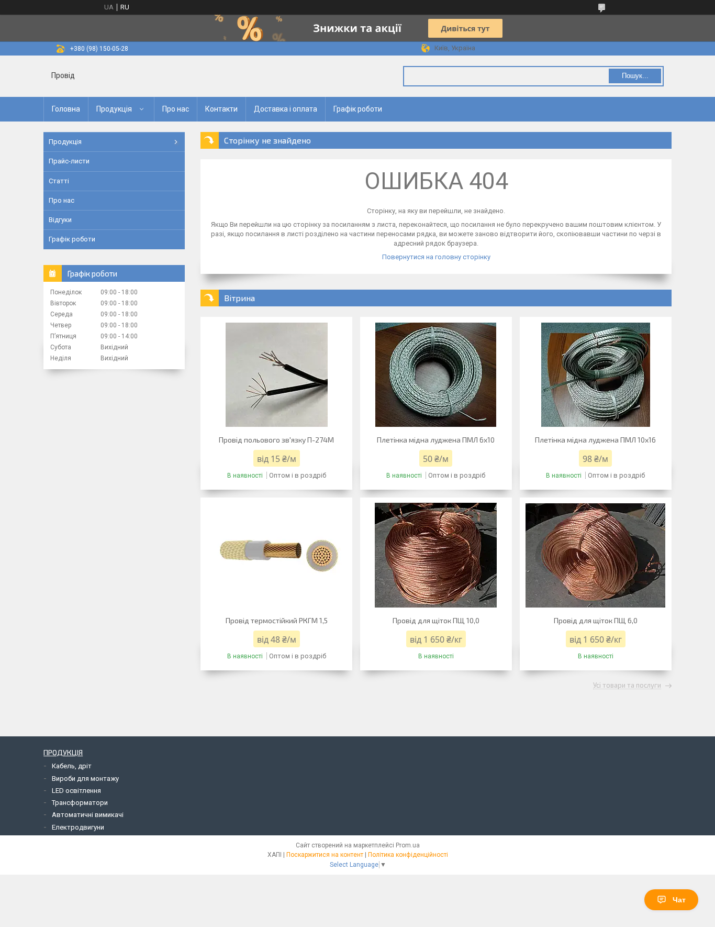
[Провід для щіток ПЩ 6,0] (595, 555)
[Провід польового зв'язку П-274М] (276, 374)
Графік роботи (357, 109)
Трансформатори (80, 803)
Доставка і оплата (285, 109)
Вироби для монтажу (85, 778)
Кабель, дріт (72, 766)
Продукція (114, 109)
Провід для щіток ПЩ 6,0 (596, 620)
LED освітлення (76, 790)
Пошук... (635, 76)
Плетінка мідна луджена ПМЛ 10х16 (595, 439)
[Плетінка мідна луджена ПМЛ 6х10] (436, 374)
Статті (59, 181)
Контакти (221, 109)
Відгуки (60, 220)
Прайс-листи (69, 161)
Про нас (175, 109)
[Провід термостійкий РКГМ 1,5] (276, 555)
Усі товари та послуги (627, 685)
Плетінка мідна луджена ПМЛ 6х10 (436, 439)
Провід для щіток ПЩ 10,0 (436, 620)
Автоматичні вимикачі (88, 815)
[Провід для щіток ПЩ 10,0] (436, 555)
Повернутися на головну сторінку (436, 257)
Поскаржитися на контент (324, 854)
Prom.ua (408, 845)
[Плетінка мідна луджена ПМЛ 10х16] (595, 374)
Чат (679, 900)
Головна (66, 109)
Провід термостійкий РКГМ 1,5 (277, 620)
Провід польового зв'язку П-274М (276, 439)
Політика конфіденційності (408, 854)
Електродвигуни (78, 827)
